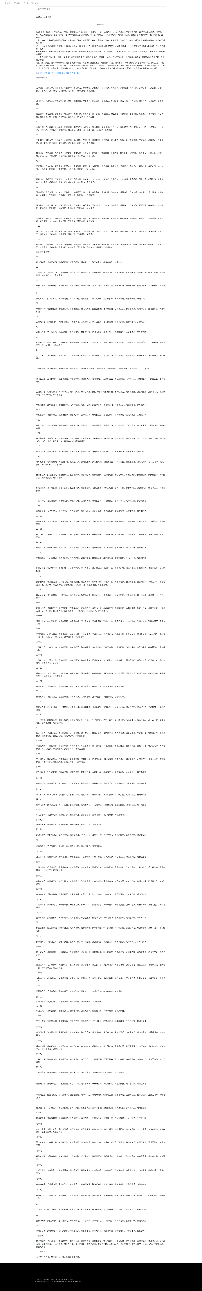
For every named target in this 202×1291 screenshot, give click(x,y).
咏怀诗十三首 (41, 73)
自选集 (58, 1279)
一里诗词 (6, 3)
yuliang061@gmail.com (73, 1281)
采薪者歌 (65, 73)
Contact (70, 1279)
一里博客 (16, 3)
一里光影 (25, 3)
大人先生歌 (74, 73)
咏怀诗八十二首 (54, 73)
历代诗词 (34, 3)
